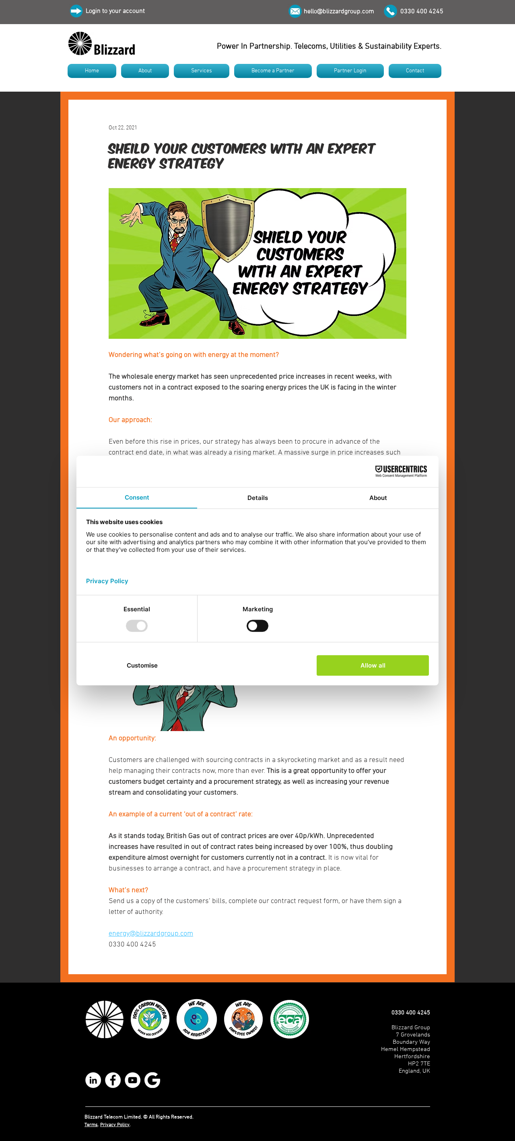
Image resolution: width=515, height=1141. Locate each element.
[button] (145, 71)
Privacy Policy (115, 1125)
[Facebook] (113, 1080)
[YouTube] (132, 1080)
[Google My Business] (152, 1080)
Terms (91, 1125)
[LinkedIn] (93, 1080)
